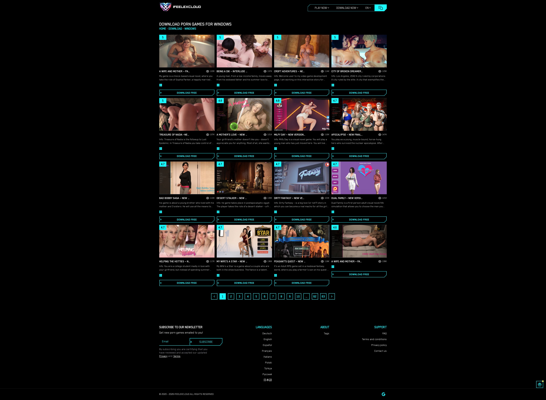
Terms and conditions (374, 339)
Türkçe (268, 368)
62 (315, 296)
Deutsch (267, 333)
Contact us (380, 350)
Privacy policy (379, 345)
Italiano (268, 356)
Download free (187, 92)
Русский (267, 374)
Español (267, 345)
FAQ (384, 333)
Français (267, 350)
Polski (268, 362)
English (268, 339)
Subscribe (206, 341)
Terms (176, 356)
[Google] (383, 394)
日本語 (267, 380)
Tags (326, 333)
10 (298, 296)
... (306, 296)
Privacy (163, 356)
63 (323, 296)
